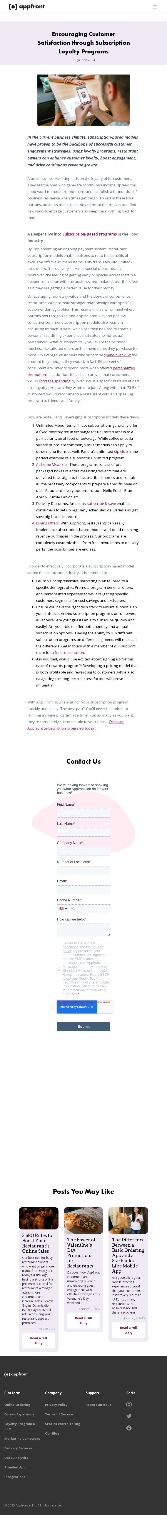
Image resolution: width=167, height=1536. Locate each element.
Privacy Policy (56, 1404)
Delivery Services (18, 1448)
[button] (155, 7)
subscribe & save (101, 503)
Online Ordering (17, 1404)
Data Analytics (16, 1457)
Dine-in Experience (19, 1414)
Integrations (14, 1477)
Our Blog (52, 1433)
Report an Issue (98, 1404)
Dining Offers (47, 523)
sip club (121, 451)
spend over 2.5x (117, 354)
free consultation (69, 652)
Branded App (15, 1467)
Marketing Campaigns (22, 1438)
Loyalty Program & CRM (19, 1426)
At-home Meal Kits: (52, 464)
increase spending (54, 380)
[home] (27, 7)
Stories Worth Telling (62, 1424)
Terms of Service (59, 1414)
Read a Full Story (38, 1340)
